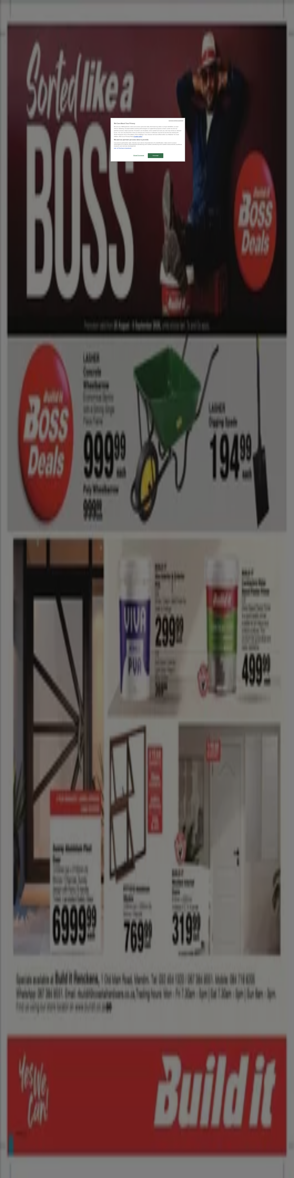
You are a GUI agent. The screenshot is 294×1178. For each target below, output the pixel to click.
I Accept (156, 155)
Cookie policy (138, 136)
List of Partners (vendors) (122, 148)
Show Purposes (138, 155)
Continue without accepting (176, 120)
